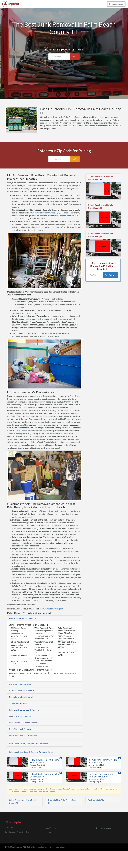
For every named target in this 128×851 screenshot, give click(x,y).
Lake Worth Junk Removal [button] (20, 716)
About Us (9, 827)
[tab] (44, 618)
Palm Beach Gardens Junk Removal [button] (24, 710)
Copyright (60, 847)
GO (74, 56)
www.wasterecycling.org (52, 608)
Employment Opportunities (17, 832)
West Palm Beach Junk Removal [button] (22, 618)
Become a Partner (116, 4)
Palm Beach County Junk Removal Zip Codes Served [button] (31, 752)
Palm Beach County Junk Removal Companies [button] (28, 743)
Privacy (44, 847)
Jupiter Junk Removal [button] (18, 703)
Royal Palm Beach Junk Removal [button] (23, 722)
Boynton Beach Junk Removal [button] (21, 690)
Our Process (51, 828)
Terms (51, 847)
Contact (49, 832)
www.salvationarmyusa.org (46, 212)
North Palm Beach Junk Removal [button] (23, 735)
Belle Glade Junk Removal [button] (20, 729)
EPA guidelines (21, 430)
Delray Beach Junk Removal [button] (21, 697)
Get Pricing (110, 275)
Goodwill (64, 212)
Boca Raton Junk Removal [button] (20, 684)
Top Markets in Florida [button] (97, 800)
